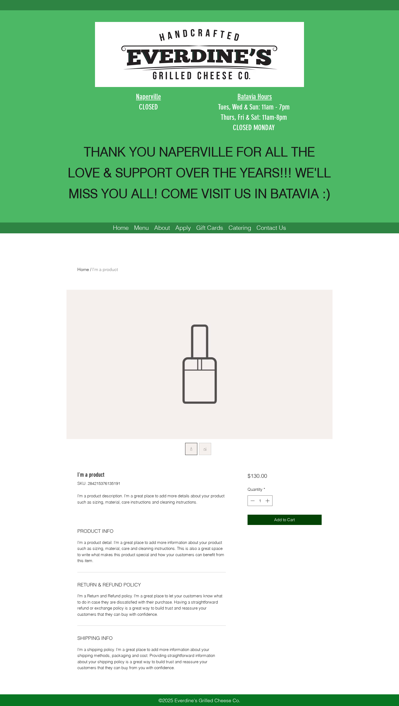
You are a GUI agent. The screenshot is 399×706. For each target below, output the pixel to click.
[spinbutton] (259, 501)
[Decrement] (252, 501)
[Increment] (268, 501)
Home (83, 269)
